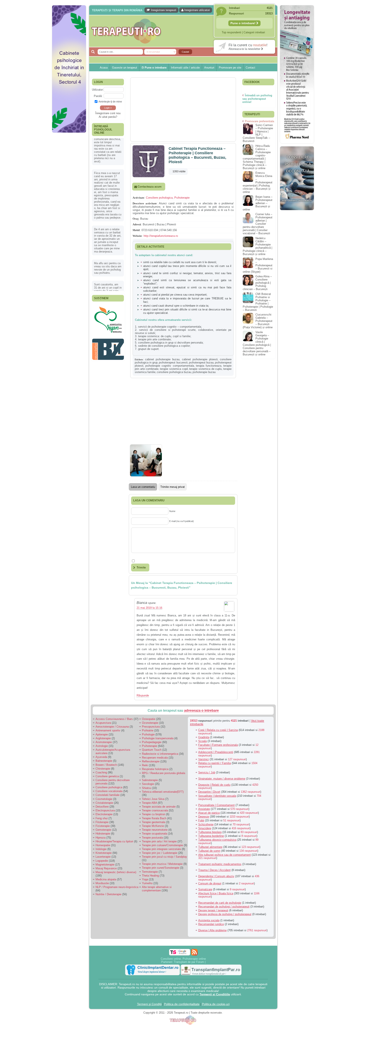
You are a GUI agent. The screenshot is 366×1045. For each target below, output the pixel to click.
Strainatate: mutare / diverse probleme (221, 778)
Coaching (101, 772)
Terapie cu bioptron (153, 814)
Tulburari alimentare (210, 847)
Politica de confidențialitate (182, 1004)
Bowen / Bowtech (106, 764)
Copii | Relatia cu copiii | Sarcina (218, 730)
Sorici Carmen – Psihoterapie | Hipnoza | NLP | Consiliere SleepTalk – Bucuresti (258, 133)
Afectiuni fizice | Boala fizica (215, 893)
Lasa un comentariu (143, 486)
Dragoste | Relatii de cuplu (214, 784)
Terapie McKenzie (153, 826)
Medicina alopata (106, 879)
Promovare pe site (230, 67)
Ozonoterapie (150, 722)
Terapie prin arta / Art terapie (159, 841)
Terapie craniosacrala (155, 810)
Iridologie (101, 849)
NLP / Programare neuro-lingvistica (117, 887)
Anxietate (204, 809)
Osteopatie (148, 719)
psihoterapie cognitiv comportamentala (169, 365)
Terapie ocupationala (154, 833)
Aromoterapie (104, 742)
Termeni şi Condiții (149, 1004)
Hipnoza (100, 837)
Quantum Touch (151, 749)
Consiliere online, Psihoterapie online (183, 958)
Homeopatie (103, 845)
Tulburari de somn (209, 850)
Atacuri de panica (209, 812)
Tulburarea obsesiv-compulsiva (217, 839)
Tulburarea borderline (211, 835)
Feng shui (102, 818)
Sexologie (148, 784)
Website (137, 235)
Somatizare (205, 889)
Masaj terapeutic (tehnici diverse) (116, 872)
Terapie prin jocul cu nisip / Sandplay (164, 856)
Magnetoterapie (105, 864)
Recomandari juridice (211, 924)
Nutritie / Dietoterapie (108, 894)
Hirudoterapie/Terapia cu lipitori (114, 841)
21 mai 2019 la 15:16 (149, 607)
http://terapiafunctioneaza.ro (161, 235)
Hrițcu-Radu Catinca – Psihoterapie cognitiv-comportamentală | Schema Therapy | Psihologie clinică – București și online (257, 157)
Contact (250, 67)
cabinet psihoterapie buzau (162, 359)
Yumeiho (147, 883)
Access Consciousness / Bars (114, 719)
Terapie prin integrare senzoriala (161, 849)
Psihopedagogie (151, 742)
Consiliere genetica (107, 776)
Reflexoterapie (150, 761)
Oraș (136, 218)
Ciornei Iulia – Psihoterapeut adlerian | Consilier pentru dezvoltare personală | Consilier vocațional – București (257, 224)
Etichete (139, 359)
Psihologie (148, 734)
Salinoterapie (150, 780)
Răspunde (143, 695)
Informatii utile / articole (185, 67)
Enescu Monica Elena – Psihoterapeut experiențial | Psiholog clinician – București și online (257, 182)
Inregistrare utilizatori (196, 10)
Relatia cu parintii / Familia (214, 763)
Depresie (203, 816)
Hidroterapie (103, 833)
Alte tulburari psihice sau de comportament (224, 854)
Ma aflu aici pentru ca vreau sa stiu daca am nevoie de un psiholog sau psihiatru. (107, 236)
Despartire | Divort (209, 791)
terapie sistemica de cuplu (205, 368)
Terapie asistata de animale (159, 806)
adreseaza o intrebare (201, 710)
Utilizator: (98, 89)
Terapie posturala (152, 837)
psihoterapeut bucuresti (173, 362)
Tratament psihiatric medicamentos (219, 864)
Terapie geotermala (153, 822)
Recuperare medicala (155, 757)
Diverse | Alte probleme (212, 930)
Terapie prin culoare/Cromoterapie (162, 845)
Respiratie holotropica (155, 769)
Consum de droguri (209, 883)
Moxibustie (102, 883)
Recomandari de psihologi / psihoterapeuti (224, 906)
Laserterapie (103, 856)
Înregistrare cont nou (108, 113)
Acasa (104, 67)
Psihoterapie (182, 197)
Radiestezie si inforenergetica (160, 753)
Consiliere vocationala (109, 791)
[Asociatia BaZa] (108, 311)
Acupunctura (103, 722)
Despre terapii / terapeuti (213, 910)
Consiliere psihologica (159, 197)
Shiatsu (146, 788)
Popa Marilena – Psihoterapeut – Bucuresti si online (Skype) (258, 265)
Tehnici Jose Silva (153, 799)
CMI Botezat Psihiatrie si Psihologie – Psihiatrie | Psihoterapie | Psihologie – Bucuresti (258, 301)
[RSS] (194, 952)
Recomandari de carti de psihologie (219, 902)
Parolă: (98, 96)
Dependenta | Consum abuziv (216, 876)
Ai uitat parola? (108, 116)
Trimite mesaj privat (172, 486)
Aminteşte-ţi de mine (110, 101)
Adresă (137, 224)
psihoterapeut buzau (201, 362)
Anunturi (209, 67)
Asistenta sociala (208, 920)
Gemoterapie (103, 829)
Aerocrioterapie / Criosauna (112, 726)
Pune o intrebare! (243, 23)
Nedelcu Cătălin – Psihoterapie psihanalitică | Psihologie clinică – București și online (257, 246)
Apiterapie (102, 734)
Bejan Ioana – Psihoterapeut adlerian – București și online (257, 203)
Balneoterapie (104, 760)
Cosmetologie (104, 799)
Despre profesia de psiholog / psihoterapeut (224, 914)
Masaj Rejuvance (106, 868)
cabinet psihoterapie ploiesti (200, 359)
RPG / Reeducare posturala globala (163, 773)
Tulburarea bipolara (210, 832)
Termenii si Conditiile (215, 994)
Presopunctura (151, 726)
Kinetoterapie (104, 852)
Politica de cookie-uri (216, 1004)
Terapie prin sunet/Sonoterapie (160, 867)
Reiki (145, 765)
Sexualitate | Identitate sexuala (217, 795)
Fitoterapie (102, 822)
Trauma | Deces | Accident (214, 870)
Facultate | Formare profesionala (218, 744)
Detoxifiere (102, 806)
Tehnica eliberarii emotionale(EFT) (163, 791)
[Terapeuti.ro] (184, 31)
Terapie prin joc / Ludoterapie (159, 852)
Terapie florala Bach (154, 818)
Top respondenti (231, 32)
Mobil (136, 230)
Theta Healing (150, 875)
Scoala (202, 741)
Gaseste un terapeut (124, 67)
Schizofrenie (206, 824)
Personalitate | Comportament (216, 805)
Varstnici (203, 759)
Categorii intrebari (254, 32)
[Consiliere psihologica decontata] (297, 212)
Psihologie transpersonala (157, 738)
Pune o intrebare (155, 67)
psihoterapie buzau (204, 372)
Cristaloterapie (104, 802)
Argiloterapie (103, 738)
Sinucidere (204, 828)
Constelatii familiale (107, 795)
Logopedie (102, 860)
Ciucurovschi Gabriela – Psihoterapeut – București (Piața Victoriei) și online (258, 321)
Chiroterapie (103, 768)
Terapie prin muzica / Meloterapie (162, 863)
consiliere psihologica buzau (174, 372)
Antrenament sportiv (108, 730)
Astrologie (102, 746)
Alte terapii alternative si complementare (157, 888)
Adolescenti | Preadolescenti (215, 752)
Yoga (145, 879)
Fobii (201, 820)
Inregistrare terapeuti (163, 10)
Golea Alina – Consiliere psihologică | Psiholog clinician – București (257, 283)
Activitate (138, 197)
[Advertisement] (69, 199)
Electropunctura (105, 810)
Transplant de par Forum (189, 962)
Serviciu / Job (206, 772)
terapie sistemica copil (174, 368)
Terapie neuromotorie (155, 829)
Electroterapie (104, 814)
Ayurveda (101, 757)
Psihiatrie (147, 730)
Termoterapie (150, 871)
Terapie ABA (149, 802)
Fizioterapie (103, 826)
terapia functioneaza (208, 365)
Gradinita (203, 737)
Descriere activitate (145, 203)
